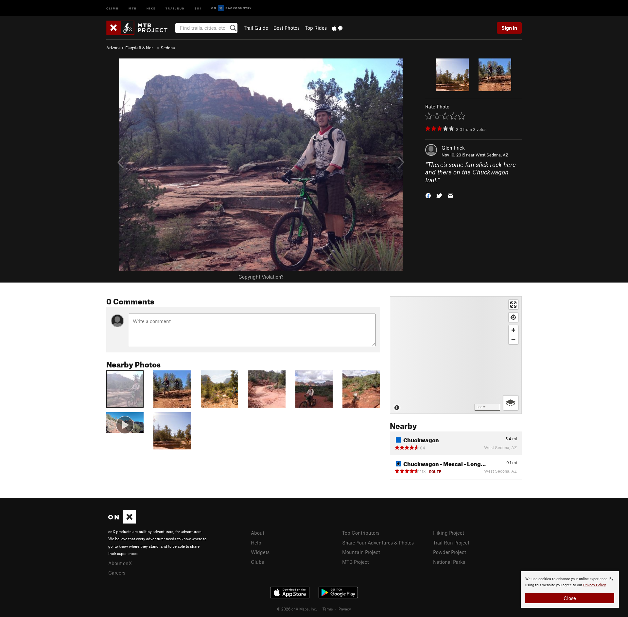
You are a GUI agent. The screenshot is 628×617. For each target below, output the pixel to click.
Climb (112, 8)
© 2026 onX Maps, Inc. (297, 609)
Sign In (509, 28)
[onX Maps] (122, 522)
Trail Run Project (451, 542)
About (257, 533)
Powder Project (449, 552)
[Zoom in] (513, 330)
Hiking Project (448, 533)
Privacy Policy (594, 585)
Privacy (345, 609)
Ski (198, 8)
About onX (120, 563)
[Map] (455, 355)
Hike (151, 8)
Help (256, 542)
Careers (116, 573)
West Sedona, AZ (492, 154)
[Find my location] (513, 317)
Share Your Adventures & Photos (378, 542)
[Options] (510, 403)
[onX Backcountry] (231, 8)
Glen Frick (453, 148)
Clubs (257, 562)
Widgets (260, 552)
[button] (428, 195)
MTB (133, 8)
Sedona (168, 47)
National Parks (449, 562)
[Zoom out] (513, 339)
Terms (328, 609)
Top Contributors (360, 533)
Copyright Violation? (260, 277)
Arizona (113, 47)
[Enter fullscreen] (513, 304)
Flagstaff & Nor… (140, 47)
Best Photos (286, 28)
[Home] (140, 28)
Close (570, 598)
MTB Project (355, 562)
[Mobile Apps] (337, 28)
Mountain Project (361, 552)
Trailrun (175, 8)
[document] (569, 589)
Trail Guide (256, 28)
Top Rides (316, 28)
